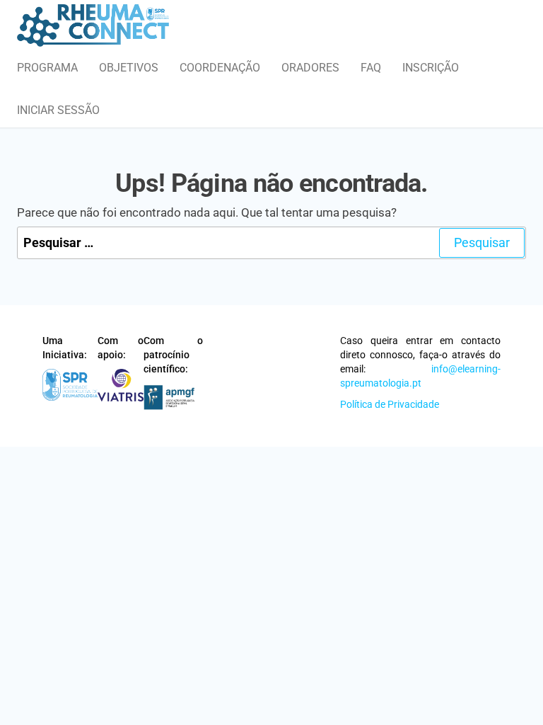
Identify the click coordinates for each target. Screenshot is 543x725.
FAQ (371, 67)
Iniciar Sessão (58, 110)
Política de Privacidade (389, 404)
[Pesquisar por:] (271, 243)
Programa (47, 67)
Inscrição (430, 67)
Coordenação (220, 67)
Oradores (310, 67)
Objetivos (128, 67)
